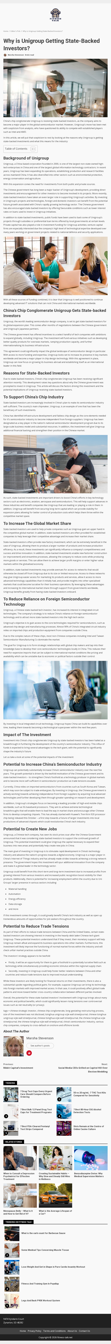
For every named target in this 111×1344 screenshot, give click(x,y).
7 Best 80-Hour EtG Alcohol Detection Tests (64, 1111)
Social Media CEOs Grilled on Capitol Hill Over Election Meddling (83, 1068)
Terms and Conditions (54, 1330)
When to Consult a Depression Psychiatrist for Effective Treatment (20, 1158)
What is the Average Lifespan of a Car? (55, 1195)
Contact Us (84, 1330)
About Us (72, 1330)
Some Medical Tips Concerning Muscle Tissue (11, 1250)
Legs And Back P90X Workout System (11, 1301)
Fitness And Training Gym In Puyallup (11, 1284)
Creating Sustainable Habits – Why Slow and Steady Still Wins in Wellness (55, 1158)
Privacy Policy (34, 1330)
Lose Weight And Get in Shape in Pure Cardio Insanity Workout (11, 1267)
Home (23, 1330)
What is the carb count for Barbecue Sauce (11, 1233)
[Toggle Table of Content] (32, 149)
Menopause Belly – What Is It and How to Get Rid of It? (20, 1195)
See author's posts (40, 1045)
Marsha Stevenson (15, 55)
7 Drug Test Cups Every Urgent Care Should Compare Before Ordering (10, 1094)
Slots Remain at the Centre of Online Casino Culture (64, 1128)
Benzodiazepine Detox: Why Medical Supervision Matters (91, 1158)
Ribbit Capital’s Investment (18, 1066)
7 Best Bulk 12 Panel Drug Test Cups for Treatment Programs (10, 1111)
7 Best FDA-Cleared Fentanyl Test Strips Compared (10, 1128)
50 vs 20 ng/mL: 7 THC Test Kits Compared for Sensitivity (64, 1094)
